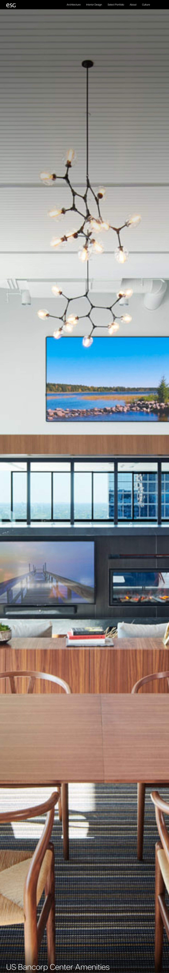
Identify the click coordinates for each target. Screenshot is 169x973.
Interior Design (94, 5)
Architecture (74, 5)
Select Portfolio (116, 5)
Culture (146, 5)
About (133, 5)
